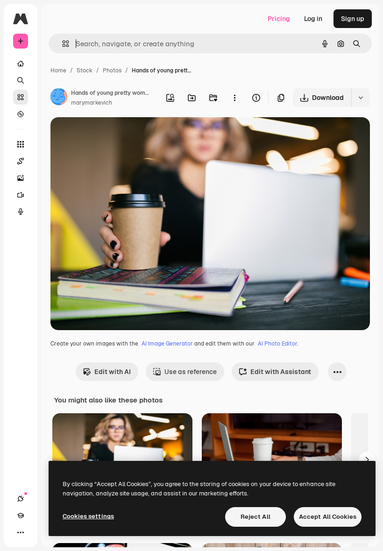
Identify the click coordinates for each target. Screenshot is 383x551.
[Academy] (20, 515)
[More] (20, 532)
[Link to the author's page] (58, 98)
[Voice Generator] (20, 211)
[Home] (20, 63)
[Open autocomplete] (62, 43)
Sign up (352, 18)
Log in (313, 18)
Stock (84, 70)
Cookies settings (88, 516)
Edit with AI (112, 371)
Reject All (255, 517)
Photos (112, 70)
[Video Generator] (20, 194)
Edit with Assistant (280, 371)
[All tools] (20, 144)
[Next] (367, 460)
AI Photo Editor (277, 343)
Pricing (279, 18)
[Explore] (20, 113)
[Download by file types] (360, 97)
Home (58, 70)
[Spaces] (20, 161)
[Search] (20, 80)
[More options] (234, 97)
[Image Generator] (20, 177)
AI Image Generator (167, 343)
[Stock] (20, 97)
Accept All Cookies (327, 517)
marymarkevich (91, 102)
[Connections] (20, 498)
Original (110, 135)
